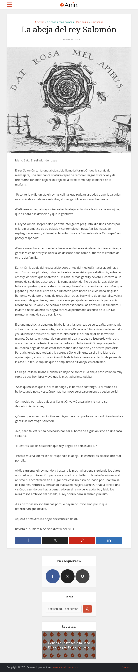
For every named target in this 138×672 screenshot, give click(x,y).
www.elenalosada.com (65, 667)
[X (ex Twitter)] (68, 576)
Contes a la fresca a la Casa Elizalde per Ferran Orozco (69, 645)
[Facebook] (53, 576)
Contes (40, 22)
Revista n (97, 22)
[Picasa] (82, 576)
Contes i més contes (60, 22)
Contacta (126, 667)
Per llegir (82, 22)
